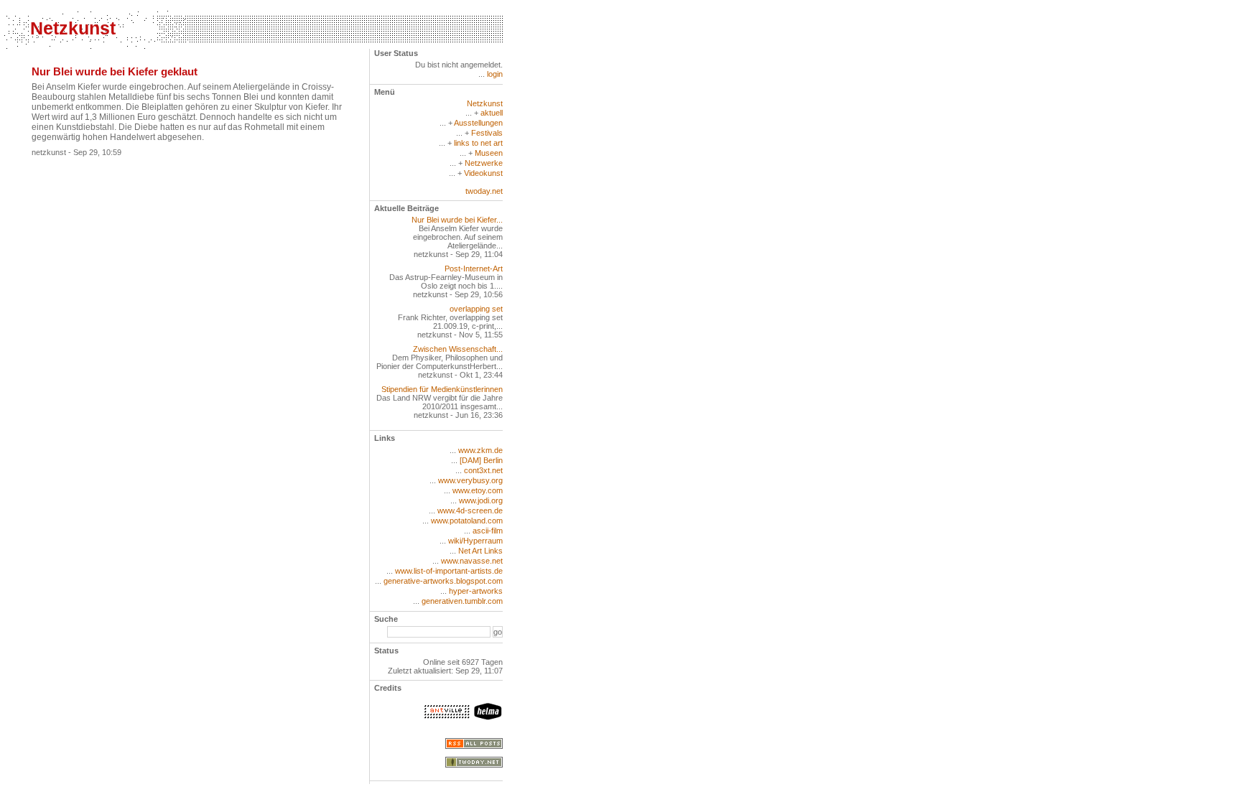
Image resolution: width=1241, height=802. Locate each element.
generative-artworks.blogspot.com (443, 581)
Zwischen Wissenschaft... (458, 349)
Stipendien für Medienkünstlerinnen (442, 389)
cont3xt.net (483, 470)
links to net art (478, 143)
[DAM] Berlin (481, 460)
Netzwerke (484, 163)
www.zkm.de (480, 450)
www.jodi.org (481, 500)
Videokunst (483, 173)
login (495, 74)
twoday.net (484, 191)
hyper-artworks (476, 591)
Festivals (487, 133)
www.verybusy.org (470, 480)
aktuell (491, 112)
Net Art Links (480, 550)
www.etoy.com (477, 490)
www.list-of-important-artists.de (449, 570)
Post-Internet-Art (474, 268)
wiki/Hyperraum (475, 540)
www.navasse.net (472, 560)
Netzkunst (73, 28)
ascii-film (488, 530)
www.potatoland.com (467, 520)
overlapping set (476, 308)
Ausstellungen (478, 122)
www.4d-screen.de (470, 510)
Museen (489, 153)
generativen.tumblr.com (462, 601)
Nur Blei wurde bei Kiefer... (457, 219)
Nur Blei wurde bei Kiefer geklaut (114, 71)
